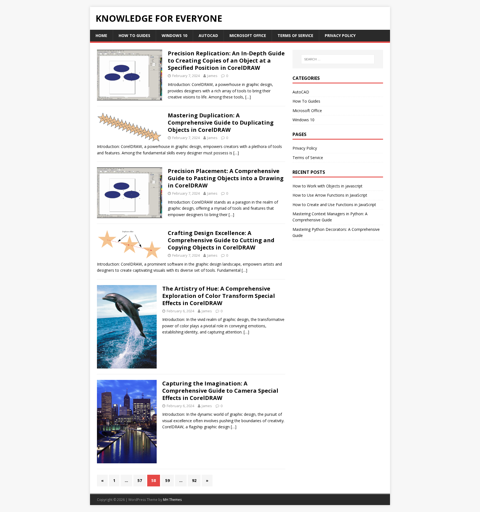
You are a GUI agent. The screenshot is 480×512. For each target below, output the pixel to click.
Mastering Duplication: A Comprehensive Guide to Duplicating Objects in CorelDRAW (221, 122)
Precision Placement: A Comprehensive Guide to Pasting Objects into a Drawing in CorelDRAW (226, 178)
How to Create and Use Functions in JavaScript (334, 204)
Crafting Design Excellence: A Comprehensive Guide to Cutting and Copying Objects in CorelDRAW (221, 240)
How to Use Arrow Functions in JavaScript (329, 195)
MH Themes (172, 499)
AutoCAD (208, 35)
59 (167, 480)
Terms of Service (295, 35)
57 (140, 480)
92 (194, 480)
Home (101, 35)
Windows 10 (174, 35)
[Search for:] (338, 59)
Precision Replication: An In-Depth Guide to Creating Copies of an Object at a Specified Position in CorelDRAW (226, 60)
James (212, 75)
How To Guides (134, 35)
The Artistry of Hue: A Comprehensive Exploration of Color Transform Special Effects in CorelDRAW (218, 296)
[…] (248, 97)
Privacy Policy (340, 35)
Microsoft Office (247, 35)
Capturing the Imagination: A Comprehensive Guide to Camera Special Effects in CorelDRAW (220, 391)
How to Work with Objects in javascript (327, 186)
